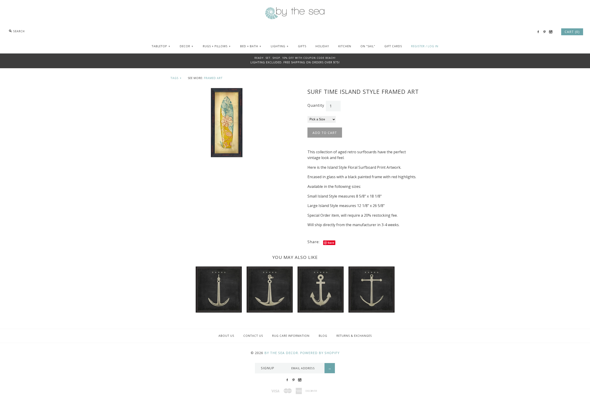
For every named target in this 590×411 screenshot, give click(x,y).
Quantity (315, 105)
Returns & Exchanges (354, 336)
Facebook (538, 31)
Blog (323, 336)
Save (331, 242)
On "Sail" (367, 46)
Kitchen (344, 46)
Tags (176, 78)
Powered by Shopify (319, 353)
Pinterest (544, 31)
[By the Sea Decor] (295, 9)
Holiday (322, 46)
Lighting (280, 46)
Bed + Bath (250, 46)
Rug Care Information (291, 336)
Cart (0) (572, 32)
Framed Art (213, 78)
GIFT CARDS (393, 46)
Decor (186, 46)
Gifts (302, 46)
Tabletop (161, 46)
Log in (433, 46)
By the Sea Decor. (281, 353)
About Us (226, 336)
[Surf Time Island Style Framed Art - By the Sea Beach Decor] (226, 90)
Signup (267, 368)
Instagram (550, 31)
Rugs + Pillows (217, 46)
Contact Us (253, 336)
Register (418, 46)
